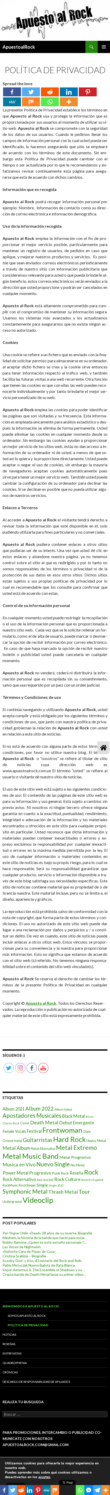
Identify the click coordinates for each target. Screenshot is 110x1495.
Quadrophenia (15, 1363)
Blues (90, 1116)
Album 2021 (14, 1108)
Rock (91, 1172)
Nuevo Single (53, 1164)
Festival (34, 1131)
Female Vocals (14, 1131)
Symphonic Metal (25, 1191)
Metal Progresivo (75, 1157)
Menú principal (104, 47)
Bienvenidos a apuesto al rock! (31, 1306)
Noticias (9, 1334)
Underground (12, 1202)
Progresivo (40, 1173)
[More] (69, 101)
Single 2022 (56, 1185)
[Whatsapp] (50, 101)
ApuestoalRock (19, 47)
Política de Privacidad (28, 1325)
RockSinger (27, 1185)
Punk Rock (60, 1173)
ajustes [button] (44, 1477)
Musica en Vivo (19, 1164)
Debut (65, 1122)
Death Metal (44, 1122)
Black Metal (73, 1116)
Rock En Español (92, 1180)
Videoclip (38, 1199)
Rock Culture (67, 1179)
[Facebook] (12, 91)
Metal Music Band (31, 1156)
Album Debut (63, 1109)
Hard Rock (69, 1139)
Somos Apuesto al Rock (27, 1316)
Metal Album (16, 1148)
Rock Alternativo (19, 1179)
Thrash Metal (63, 1192)
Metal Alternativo (43, 1149)
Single (42, 1184)
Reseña (76, 1172)
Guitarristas (37, 1140)
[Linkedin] (69, 91)
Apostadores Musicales (32, 1115)
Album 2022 (39, 1108)
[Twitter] (31, 91)
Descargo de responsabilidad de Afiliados (36, 1382)
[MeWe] (12, 101)
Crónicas (10, 1372)
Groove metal (12, 1141)
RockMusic (10, 1185)
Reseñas (9, 1344)
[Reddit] (50, 91)
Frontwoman (62, 1130)
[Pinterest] (88, 91)
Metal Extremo (76, 1147)
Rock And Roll (45, 1179)
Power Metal (15, 1173)
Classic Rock (11, 1123)
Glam (87, 1131)
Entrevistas (12, 1353)
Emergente (83, 1122)
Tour (84, 1191)
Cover (24, 1123)
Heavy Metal (96, 1140)
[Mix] (31, 101)
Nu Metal (77, 1165)
